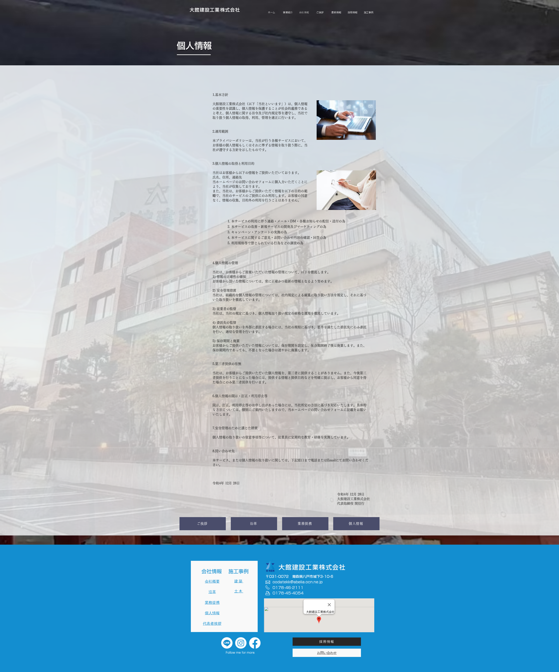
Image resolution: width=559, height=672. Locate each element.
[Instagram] (241, 643)
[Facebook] (255, 643)
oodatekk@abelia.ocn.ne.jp (298, 582)
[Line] (227, 643)
